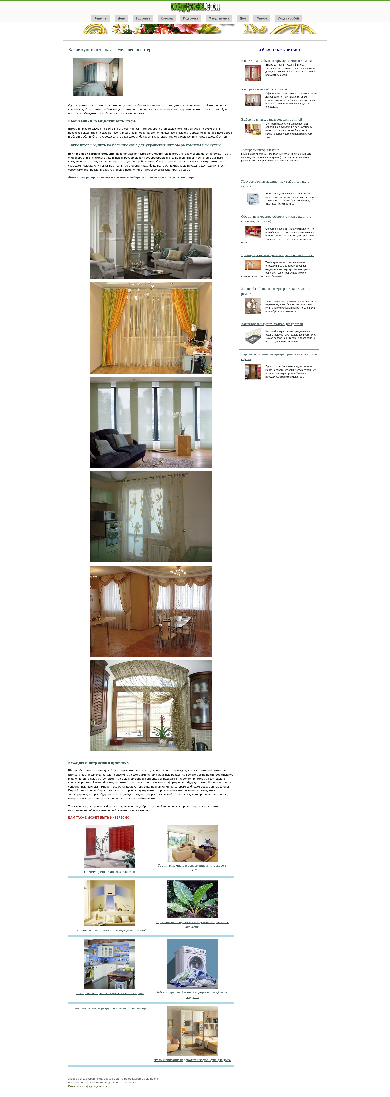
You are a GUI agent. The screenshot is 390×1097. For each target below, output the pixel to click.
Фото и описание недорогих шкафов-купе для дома (192, 1059)
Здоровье (143, 18)
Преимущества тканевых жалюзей (109, 871)
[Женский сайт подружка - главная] (195, 12)
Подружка (190, 18)
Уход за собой (288, 18)
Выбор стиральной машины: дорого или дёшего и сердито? (193, 994)
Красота (167, 18)
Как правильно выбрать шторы (264, 89)
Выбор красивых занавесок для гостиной (271, 119)
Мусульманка (219, 18)
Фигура (262, 18)
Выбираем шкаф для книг (260, 149)
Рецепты (100, 18)
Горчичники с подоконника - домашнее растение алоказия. (192, 924)
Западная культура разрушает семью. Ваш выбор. (110, 1008)
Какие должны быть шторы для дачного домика (276, 60)
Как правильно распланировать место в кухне (110, 993)
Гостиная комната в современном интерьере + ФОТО (192, 867)
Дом (243, 18)
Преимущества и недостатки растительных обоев (277, 254)
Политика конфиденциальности (89, 1086)
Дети (121, 18)
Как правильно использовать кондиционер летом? (110, 930)
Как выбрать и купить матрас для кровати (272, 323)
